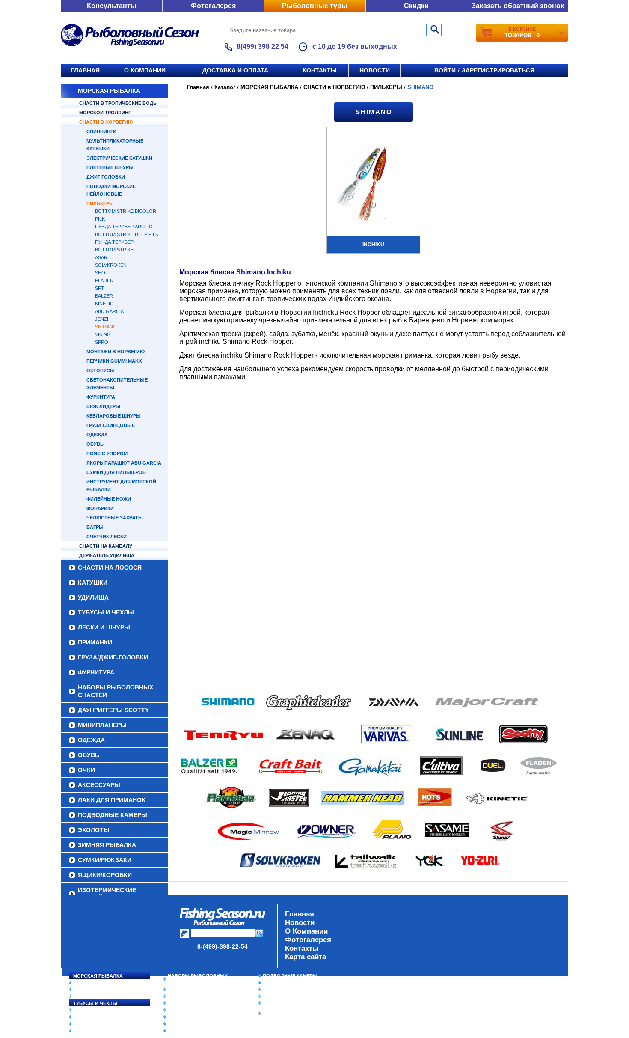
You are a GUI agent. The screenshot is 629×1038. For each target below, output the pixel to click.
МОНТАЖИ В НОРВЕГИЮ (115, 351)
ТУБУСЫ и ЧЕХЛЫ (106, 612)
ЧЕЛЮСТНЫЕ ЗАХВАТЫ (114, 517)
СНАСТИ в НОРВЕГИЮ (106, 122)
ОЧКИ (86, 770)
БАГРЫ (95, 527)
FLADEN (104, 280)
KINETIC (104, 303)
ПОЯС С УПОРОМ (107, 453)
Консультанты (111, 5)
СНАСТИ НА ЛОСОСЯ (110, 567)
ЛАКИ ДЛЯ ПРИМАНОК (111, 799)
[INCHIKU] (373, 180)
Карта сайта (305, 957)
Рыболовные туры (314, 5)
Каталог (224, 87)
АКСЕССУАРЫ (99, 784)
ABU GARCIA (109, 311)
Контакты (320, 70)
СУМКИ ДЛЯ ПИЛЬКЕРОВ (116, 472)
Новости (374, 70)
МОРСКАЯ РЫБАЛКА (109, 90)
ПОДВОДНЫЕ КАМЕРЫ (112, 814)
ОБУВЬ (95, 444)
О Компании (306, 931)
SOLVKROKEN (111, 265)
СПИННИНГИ (101, 131)
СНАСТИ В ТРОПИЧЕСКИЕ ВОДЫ (118, 103)
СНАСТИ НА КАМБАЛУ (105, 546)
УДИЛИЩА (93, 597)
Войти (445, 70)
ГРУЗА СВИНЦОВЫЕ (110, 425)
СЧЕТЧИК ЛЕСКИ (106, 536)
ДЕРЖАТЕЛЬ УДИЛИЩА (106, 555)
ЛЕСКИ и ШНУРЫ (104, 627)
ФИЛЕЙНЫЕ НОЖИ (108, 498)
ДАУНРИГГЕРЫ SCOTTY (113, 710)
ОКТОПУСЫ (100, 370)
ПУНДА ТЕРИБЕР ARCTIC (123, 226)
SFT (99, 288)
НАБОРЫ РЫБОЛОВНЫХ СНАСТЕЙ (115, 691)
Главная (85, 70)
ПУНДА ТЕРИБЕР (114, 242)
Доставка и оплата (235, 70)
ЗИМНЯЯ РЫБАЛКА (107, 844)
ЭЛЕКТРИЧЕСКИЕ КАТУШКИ (119, 158)
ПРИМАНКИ (95, 642)
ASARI (102, 257)
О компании (145, 70)
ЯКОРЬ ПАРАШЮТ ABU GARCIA (123, 462)
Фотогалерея (213, 5)
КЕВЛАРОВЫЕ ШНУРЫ (113, 415)
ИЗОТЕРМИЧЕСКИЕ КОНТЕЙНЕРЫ (107, 893)
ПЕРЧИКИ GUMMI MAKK (114, 361)
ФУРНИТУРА (100, 397)
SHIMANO (106, 326)
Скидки (416, 5)
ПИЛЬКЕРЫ (100, 203)
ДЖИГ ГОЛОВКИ (105, 176)
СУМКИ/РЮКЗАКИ (104, 859)
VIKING (103, 334)
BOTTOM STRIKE (114, 249)
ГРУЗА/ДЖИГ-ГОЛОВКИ (113, 657)
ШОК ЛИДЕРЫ (103, 406)
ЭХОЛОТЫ (94, 829)
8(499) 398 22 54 (262, 46)
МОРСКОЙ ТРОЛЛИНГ (105, 112)
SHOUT (103, 272)
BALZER (104, 295)
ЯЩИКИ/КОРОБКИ (105, 874)
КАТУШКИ (92, 582)
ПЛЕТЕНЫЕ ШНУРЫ (110, 167)
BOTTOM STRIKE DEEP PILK (126, 234)
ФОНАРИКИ (100, 508)
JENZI (101, 319)
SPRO (101, 342)
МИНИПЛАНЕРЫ (102, 725)
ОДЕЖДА (97, 434)
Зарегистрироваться (498, 70)
